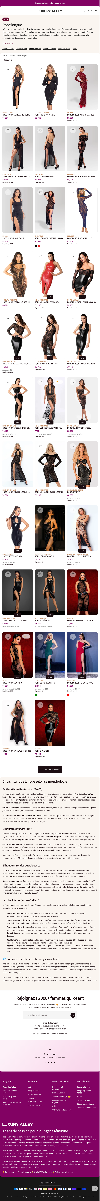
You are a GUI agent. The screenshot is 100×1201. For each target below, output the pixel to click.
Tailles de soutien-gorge (10, 1092)
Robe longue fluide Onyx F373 (16, 176)
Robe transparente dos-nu (80, 620)
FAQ (28, 1087)
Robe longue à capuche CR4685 (16, 751)
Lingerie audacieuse (84, 1104)
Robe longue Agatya (44, 556)
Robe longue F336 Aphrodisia (16, 428)
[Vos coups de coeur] (90, 11)
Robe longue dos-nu (12, 683)
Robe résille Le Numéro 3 (79, 556)
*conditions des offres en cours (9, 1103)
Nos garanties (33, 1091)
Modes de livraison (35, 1094)
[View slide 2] (47, 1062)
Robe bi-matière (42, 751)
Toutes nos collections (80, 1109)
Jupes (75, 49)
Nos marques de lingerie (58, 1101)
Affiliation (55, 1106)
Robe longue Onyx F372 (45, 176)
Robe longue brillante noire (16, 115)
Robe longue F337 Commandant (81, 364)
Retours (30, 1098)
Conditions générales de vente (84, 1199)
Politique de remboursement (13, 1199)
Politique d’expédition (59, 1199)
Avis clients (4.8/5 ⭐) (60, 1097)
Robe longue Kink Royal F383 (80, 115)
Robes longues (35, 49)
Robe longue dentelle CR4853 (49, 238)
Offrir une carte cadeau (57, 1111)
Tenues (5, 19)
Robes (78, 1097)
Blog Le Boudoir (58, 1093)
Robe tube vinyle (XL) (12, 556)
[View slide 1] (44, 1062)
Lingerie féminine (83, 1087)
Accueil (5, 56)
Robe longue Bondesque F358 (81, 176)
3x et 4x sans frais (34, 1105)
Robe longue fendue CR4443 (80, 683)
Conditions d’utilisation (45, 1199)
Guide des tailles (9, 1087)
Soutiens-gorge (82, 1100)
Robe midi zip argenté (45, 115)
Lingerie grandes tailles (83, 1092)
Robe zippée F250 (42, 620)
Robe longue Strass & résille (16, 302)
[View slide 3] (50, 1062)
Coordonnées (70, 1199)
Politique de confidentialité (29, 1199)
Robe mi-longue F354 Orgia (47, 302)
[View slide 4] (53, 1062)
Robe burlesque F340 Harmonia (81, 302)
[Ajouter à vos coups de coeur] (8, 69)
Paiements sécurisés (35, 1102)
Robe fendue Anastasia (13, 238)
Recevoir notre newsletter (57, 1088)
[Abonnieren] (72, 1015)
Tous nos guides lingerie (9, 1098)
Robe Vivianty (73, 492)
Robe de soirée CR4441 (45, 683)
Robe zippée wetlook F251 (14, 620)
